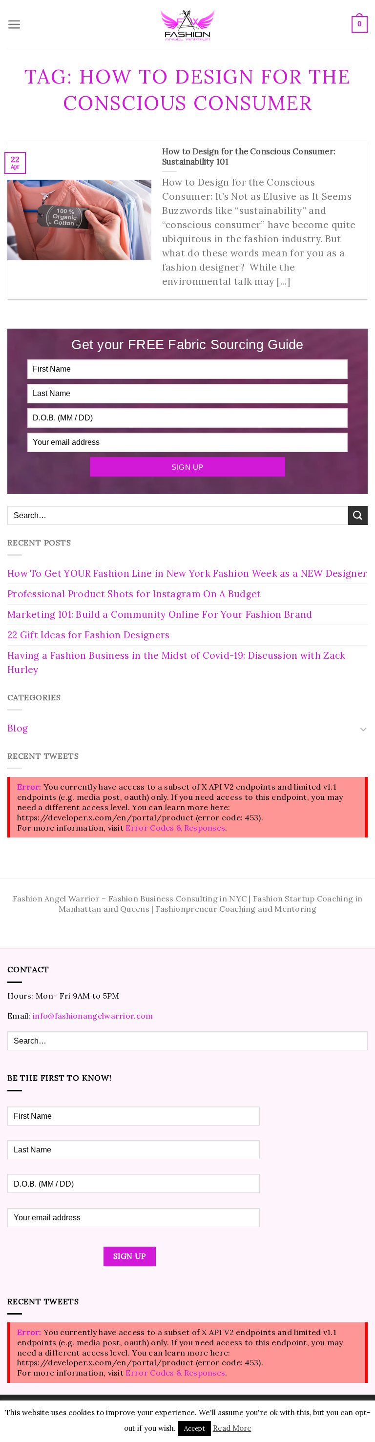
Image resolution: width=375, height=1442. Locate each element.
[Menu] (14, 24)
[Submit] (358, 515)
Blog (17, 728)
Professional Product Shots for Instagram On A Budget (134, 594)
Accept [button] (194, 1428)
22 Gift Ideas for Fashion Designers (88, 635)
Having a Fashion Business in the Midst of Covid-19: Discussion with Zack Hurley (176, 662)
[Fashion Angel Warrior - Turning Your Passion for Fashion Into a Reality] (187, 24)
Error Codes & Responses (175, 828)
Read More (232, 1428)
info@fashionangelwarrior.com (93, 1016)
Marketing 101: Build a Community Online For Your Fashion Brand (159, 614)
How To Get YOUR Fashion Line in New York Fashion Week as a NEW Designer (187, 573)
